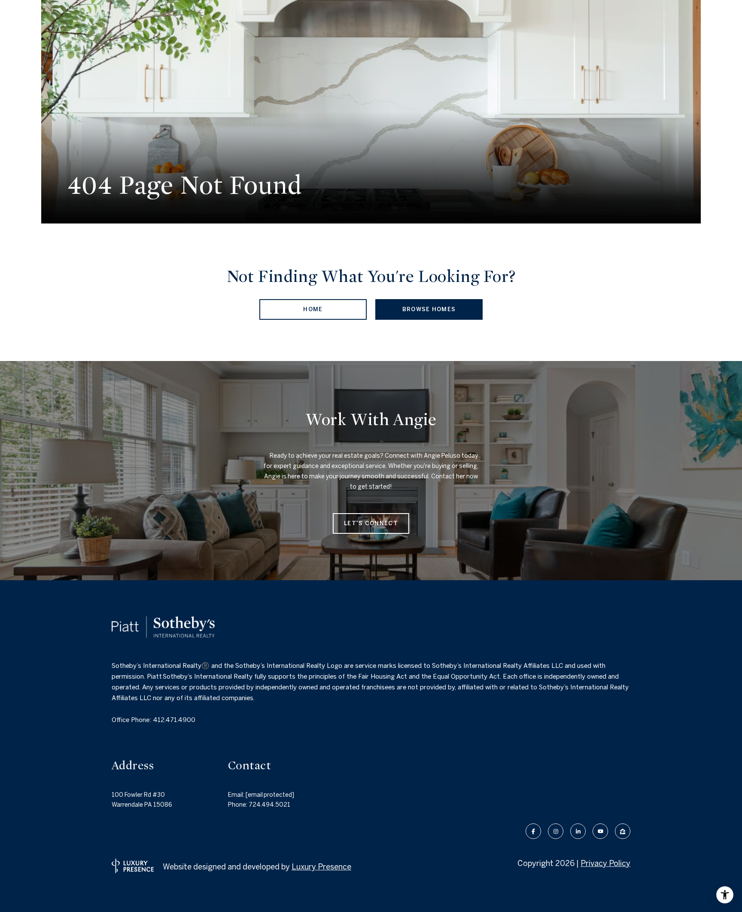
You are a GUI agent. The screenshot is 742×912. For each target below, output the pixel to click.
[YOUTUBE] (600, 831)
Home (312, 309)
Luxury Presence (321, 866)
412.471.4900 (174, 719)
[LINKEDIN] (578, 831)
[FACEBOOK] (533, 831)
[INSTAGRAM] (555, 831)
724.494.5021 (269, 804)
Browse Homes (429, 309)
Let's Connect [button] (371, 523)
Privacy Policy (605, 863)
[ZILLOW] (622, 831)
